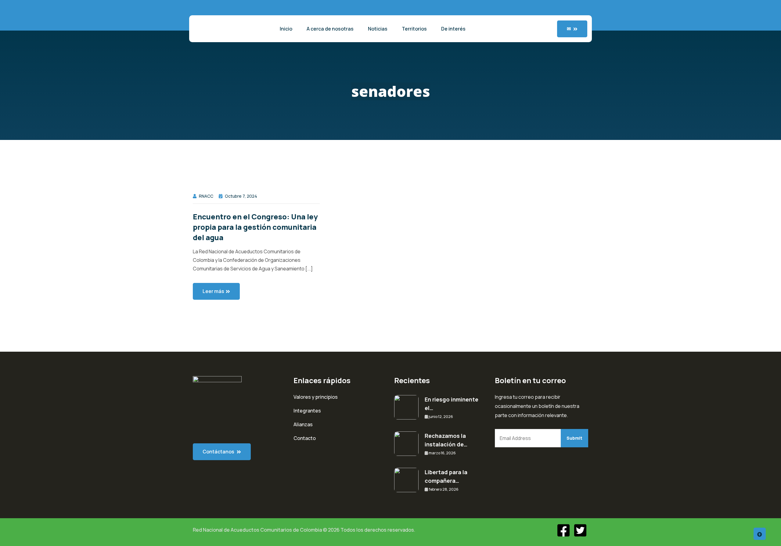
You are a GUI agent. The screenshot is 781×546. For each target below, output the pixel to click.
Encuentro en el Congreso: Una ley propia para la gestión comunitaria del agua (255, 226)
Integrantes (307, 410)
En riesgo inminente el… (451, 404)
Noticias (377, 28)
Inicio (286, 28)
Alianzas (303, 424)
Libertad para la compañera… (446, 476)
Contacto (304, 438)
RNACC (206, 196)
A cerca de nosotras (330, 28)
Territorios (414, 28)
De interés (453, 28)
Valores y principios (315, 397)
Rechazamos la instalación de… (446, 440)
